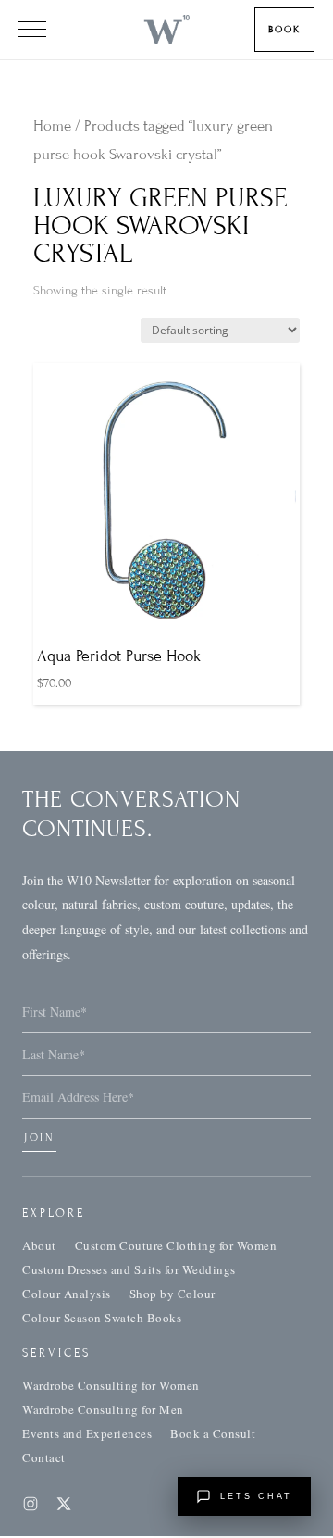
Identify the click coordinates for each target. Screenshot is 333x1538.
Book (284, 29)
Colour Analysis (66, 1293)
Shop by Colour (173, 1293)
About (39, 1245)
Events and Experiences (87, 1433)
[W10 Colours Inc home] (166, 29)
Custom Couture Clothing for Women (176, 1245)
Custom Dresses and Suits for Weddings (129, 1269)
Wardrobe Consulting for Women (111, 1385)
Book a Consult (212, 1433)
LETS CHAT (256, 1496)
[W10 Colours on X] (64, 1503)
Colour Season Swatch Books (101, 1317)
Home (52, 126)
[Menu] (32, 30)
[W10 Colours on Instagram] (30, 1503)
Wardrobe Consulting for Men (103, 1409)
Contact (44, 1457)
